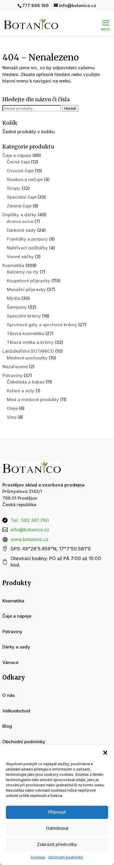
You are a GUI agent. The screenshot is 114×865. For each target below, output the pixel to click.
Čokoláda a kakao (25, 382)
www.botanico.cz (30, 539)
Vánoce (10, 662)
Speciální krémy (24, 316)
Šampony (17, 307)
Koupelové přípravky (28, 280)
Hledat (70, 108)
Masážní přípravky (26, 289)
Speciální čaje (22, 197)
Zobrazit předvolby (57, 844)
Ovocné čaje (20, 170)
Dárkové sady (21, 230)
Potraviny (12, 375)
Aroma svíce (20, 221)
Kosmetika (13, 265)
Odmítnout (57, 828)
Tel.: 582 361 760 (30, 520)
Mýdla (13, 298)
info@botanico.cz (30, 530)
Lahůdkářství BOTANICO (28, 351)
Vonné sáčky (20, 256)
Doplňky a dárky (19, 214)
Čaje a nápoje (16, 155)
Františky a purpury (27, 239)
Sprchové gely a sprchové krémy (42, 324)
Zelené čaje (19, 206)
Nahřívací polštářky (27, 248)
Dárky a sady (16, 647)
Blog (7, 726)
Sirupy (13, 188)
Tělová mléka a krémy (30, 342)
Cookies (38, 857)
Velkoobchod (16, 711)
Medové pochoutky (27, 358)
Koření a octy (20, 390)
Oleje (12, 408)
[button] (105, 753)
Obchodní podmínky (65, 857)
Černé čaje (18, 162)
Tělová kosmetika (25, 333)
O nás (8, 695)
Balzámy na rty (23, 272)
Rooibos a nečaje (25, 179)
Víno (11, 417)
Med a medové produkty (33, 399)
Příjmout (57, 812)
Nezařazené (15, 366)
